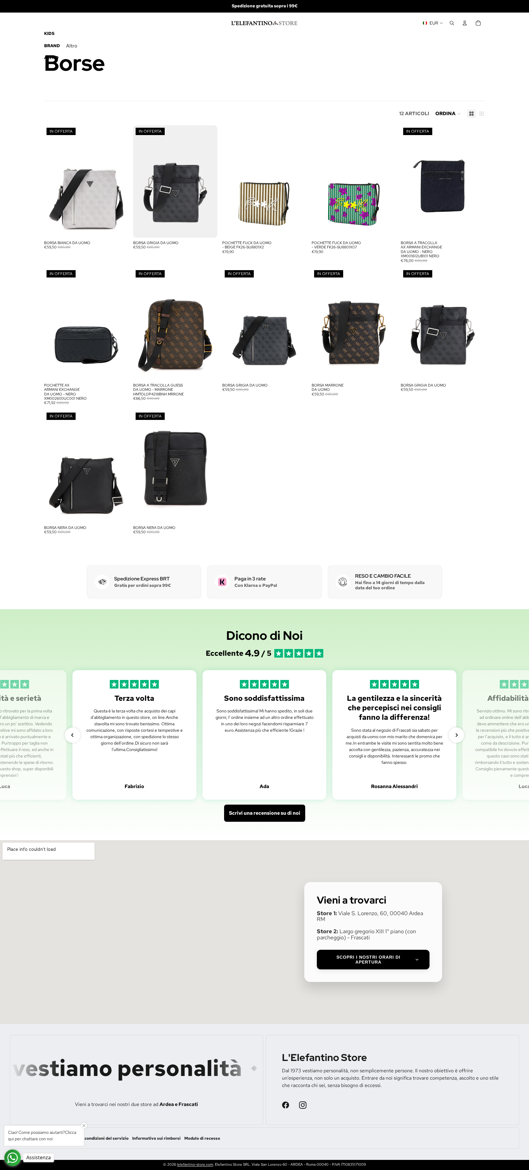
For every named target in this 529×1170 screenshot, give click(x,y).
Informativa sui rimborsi (156, 1138)
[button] (448, 113)
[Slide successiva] (119, 181)
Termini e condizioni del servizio (97, 1138)
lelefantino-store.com (195, 1164)
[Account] (464, 23)
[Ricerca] (452, 23)
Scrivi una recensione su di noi (264, 813)
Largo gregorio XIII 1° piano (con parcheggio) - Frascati (366, 934)
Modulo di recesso (202, 1138)
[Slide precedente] (53, 181)
